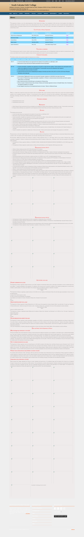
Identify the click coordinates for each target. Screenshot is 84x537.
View (67, 35)
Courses (20, 13)
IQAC (33, 513)
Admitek (73, 529)
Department (27, 13)
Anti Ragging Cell (35, 510)
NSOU (33, 523)
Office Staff (34, 521)
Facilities (33, 13)
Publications (66, 13)
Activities (39, 13)
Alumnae (60, 13)
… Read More (27, 513)
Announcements (53, 13)
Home (10, 13)
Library (33, 518)
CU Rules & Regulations (37, 508)
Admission (46, 13)
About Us (15, 13)
